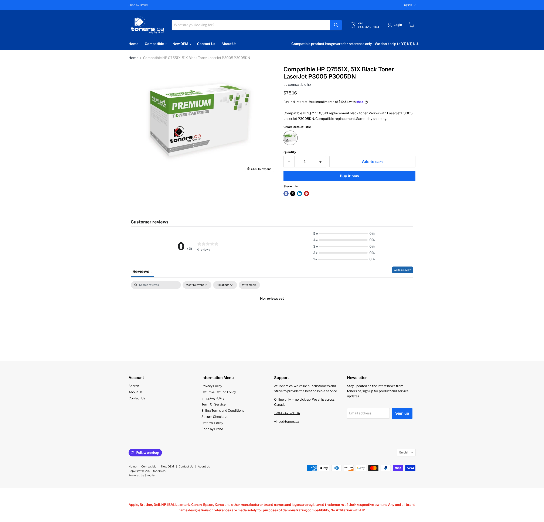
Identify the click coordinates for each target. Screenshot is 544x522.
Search (134, 386)
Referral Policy (212, 423)
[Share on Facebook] (286, 193)
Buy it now (349, 176)
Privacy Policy (211, 386)
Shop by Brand (138, 5)
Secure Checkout (214, 417)
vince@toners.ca (286, 422)
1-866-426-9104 (287, 413)
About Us (228, 44)
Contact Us (206, 44)
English (407, 5)
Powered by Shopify (142, 475)
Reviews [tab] (142, 271)
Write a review (403, 269)
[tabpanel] (272, 313)
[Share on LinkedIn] (299, 193)
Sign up (402, 413)
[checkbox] (249, 285)
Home (133, 44)
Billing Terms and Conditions (222, 411)
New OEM (181, 44)
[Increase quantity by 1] (320, 162)
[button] (396, 25)
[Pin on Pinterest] (306, 193)
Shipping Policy (212, 398)
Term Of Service (213, 404)
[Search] (336, 25)
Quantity (289, 152)
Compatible (154, 44)
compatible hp (299, 85)
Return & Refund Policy (218, 392)
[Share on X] (292, 193)
